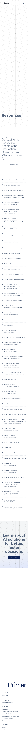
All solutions (5, 709)
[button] (23, 3)
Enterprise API (5, 700)
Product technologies (7, 702)
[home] (6, 3)
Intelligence (5, 729)
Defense (4, 727)
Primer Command (6, 698)
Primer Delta (5, 695)
